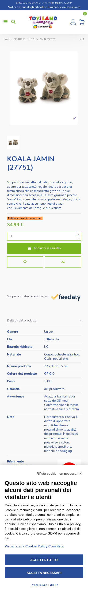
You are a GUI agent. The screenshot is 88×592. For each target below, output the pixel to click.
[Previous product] (81, 39)
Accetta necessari (44, 573)
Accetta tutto (44, 560)
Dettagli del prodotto (21, 320)
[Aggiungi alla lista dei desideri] (25, 262)
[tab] (44, 321)
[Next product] (83, 39)
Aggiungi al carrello (47, 248)
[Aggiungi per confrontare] (63, 262)
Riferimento (15, 461)
